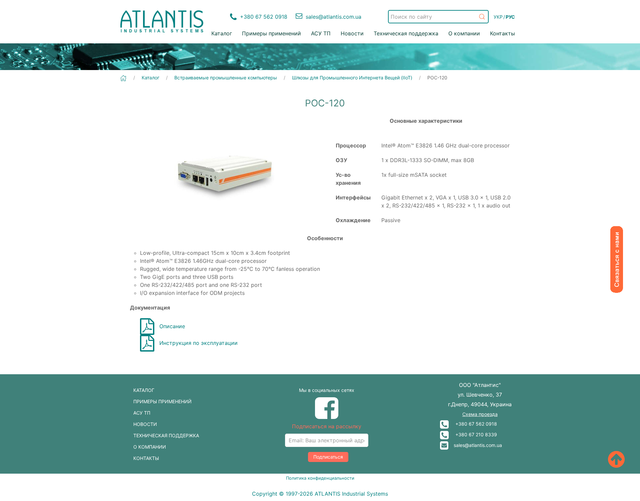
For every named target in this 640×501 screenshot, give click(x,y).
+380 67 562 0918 (473, 424)
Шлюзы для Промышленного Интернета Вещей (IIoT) (352, 77)
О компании (464, 33)
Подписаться (328, 457)
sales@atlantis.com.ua (475, 445)
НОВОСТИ (145, 424)
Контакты (502, 33)
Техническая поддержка (406, 33)
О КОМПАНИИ (149, 447)
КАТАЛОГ (143, 390)
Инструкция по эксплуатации (198, 343)
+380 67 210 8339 (473, 434)
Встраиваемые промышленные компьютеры (225, 77)
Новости (352, 33)
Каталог (221, 33)
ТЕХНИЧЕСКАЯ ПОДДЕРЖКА (166, 435)
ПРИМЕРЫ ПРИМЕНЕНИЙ (162, 401)
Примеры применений (271, 33)
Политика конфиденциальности (320, 478)
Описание (172, 326)
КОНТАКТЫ (146, 458)
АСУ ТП (321, 33)
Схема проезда (480, 414)
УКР (498, 17)
